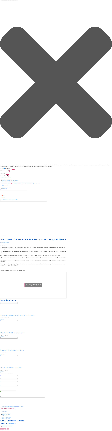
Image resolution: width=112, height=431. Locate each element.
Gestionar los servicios (7, 179)
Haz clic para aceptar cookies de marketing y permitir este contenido (33, 285)
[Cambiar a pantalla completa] (3, 428)
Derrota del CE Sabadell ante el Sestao (12, 350)
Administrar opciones (6, 177)
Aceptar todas (4, 183)
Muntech (12, 423)
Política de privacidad (6, 187)
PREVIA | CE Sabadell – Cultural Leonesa (12, 333)
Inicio (1, 242)
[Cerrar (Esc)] (8, 428)
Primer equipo (6, 242)
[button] (56, 82)
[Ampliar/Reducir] (1, 428)
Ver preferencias (18, 183)
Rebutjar (10, 183)
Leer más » (2, 319)
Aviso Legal (4, 188)
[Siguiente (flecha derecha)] (3, 430)
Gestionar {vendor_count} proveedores (10, 180)
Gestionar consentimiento (6, 426)
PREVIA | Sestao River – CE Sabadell (11, 367)
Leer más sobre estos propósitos (8, 181)
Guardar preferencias (28, 183)
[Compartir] (5, 428)
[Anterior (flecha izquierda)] (1, 430)
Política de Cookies (6, 185)
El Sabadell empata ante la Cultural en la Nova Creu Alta (17, 315)
